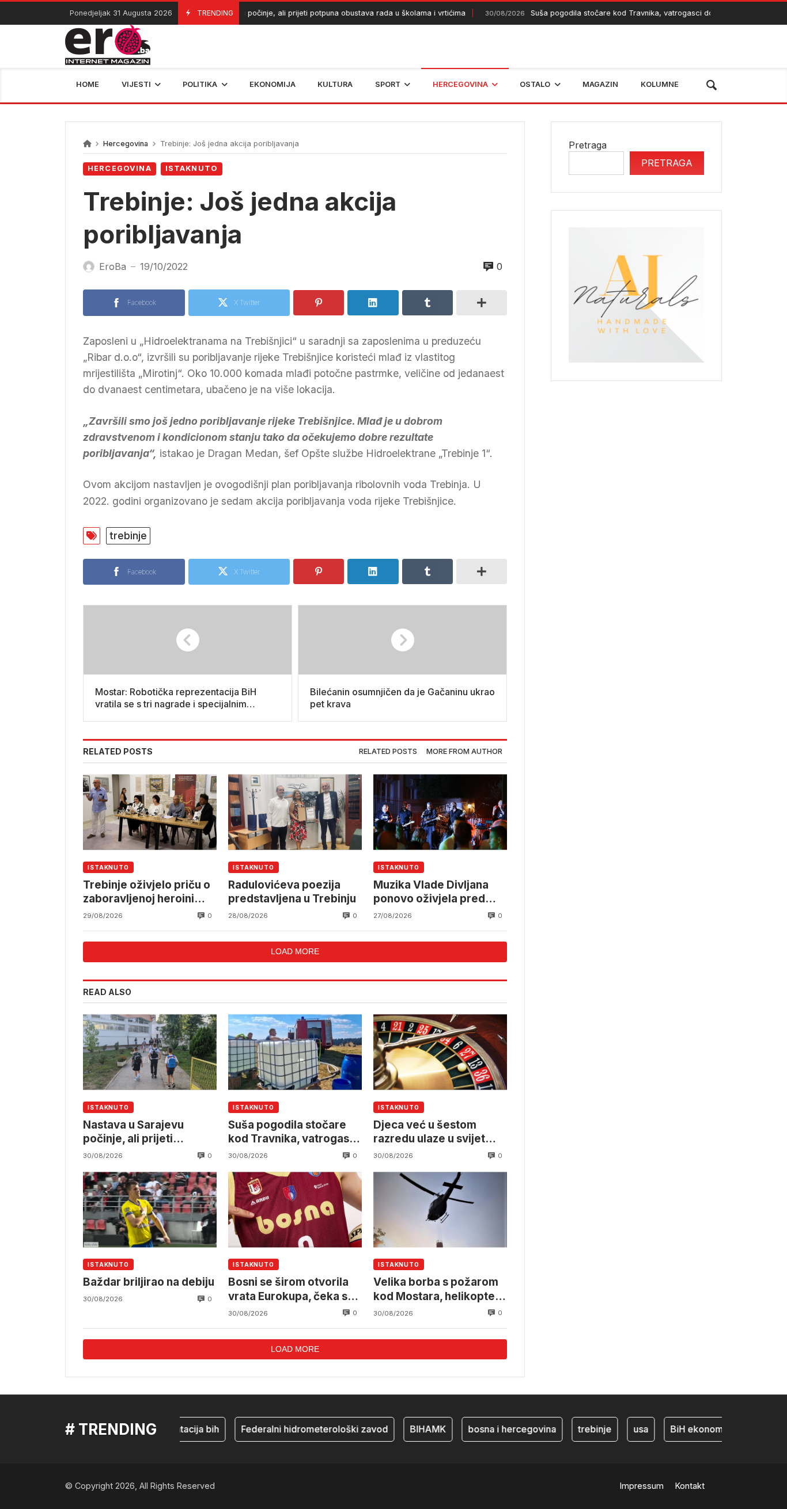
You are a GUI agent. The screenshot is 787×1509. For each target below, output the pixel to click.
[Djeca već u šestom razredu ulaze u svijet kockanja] (440, 1052)
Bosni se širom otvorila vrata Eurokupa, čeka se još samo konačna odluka (294, 1289)
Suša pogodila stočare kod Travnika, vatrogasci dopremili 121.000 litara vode (293, 1132)
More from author (464, 751)
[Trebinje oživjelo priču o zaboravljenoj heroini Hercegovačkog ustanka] (150, 812)
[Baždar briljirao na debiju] (150, 1209)
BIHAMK (410, 1429)
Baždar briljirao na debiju (148, 1282)
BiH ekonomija (683, 1429)
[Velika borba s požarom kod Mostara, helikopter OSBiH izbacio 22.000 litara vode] (440, 1209)
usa (622, 1429)
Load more (295, 951)
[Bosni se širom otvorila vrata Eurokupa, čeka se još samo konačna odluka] (295, 1209)
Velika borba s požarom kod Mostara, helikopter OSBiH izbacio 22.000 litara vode (436, 1289)
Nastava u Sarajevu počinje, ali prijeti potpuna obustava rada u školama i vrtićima (277, 13)
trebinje (128, 535)
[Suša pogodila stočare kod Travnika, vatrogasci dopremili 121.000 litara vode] (295, 1052)
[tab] (388, 752)
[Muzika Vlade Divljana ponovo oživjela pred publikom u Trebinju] (440, 812)
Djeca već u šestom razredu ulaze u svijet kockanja (429, 1132)
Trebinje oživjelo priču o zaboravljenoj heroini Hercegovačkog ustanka (148, 892)
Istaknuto (191, 168)
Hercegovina (125, 143)
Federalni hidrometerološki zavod (296, 1429)
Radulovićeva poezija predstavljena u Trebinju (292, 891)
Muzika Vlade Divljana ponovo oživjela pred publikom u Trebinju (431, 892)
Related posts (388, 751)
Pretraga (588, 145)
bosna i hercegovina (494, 1429)
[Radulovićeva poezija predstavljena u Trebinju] (295, 812)
